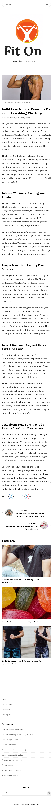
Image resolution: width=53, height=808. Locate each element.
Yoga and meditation (10, 775)
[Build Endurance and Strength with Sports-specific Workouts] (26, 642)
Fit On (23, 51)
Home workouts (9, 745)
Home (4, 699)
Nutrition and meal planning (14, 750)
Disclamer (6, 709)
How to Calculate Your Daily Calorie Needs (24, 622)
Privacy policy (8, 714)
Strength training (9, 765)
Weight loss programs (11, 770)
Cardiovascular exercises (12, 729)
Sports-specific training (12, 760)
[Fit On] (26, 30)
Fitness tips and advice (11, 740)
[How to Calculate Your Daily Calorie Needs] (26, 603)
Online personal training (12, 755)
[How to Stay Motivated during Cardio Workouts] (26, 561)
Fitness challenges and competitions (17, 118)
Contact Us (7, 704)
